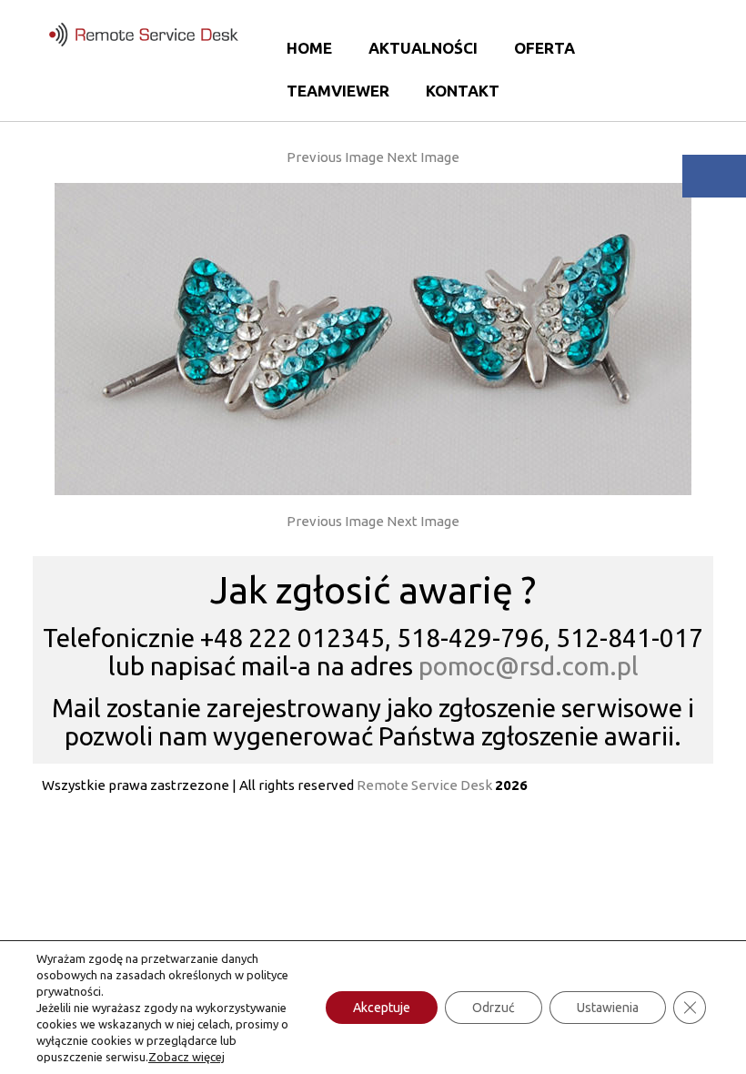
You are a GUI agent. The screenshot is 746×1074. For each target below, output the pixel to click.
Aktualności (423, 47)
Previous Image (335, 157)
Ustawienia (608, 1007)
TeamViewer (338, 90)
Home (309, 47)
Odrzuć (493, 1007)
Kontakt (462, 90)
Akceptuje (381, 1007)
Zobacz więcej (186, 1056)
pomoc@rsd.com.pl (528, 666)
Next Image (423, 157)
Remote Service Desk (424, 785)
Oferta (544, 47)
